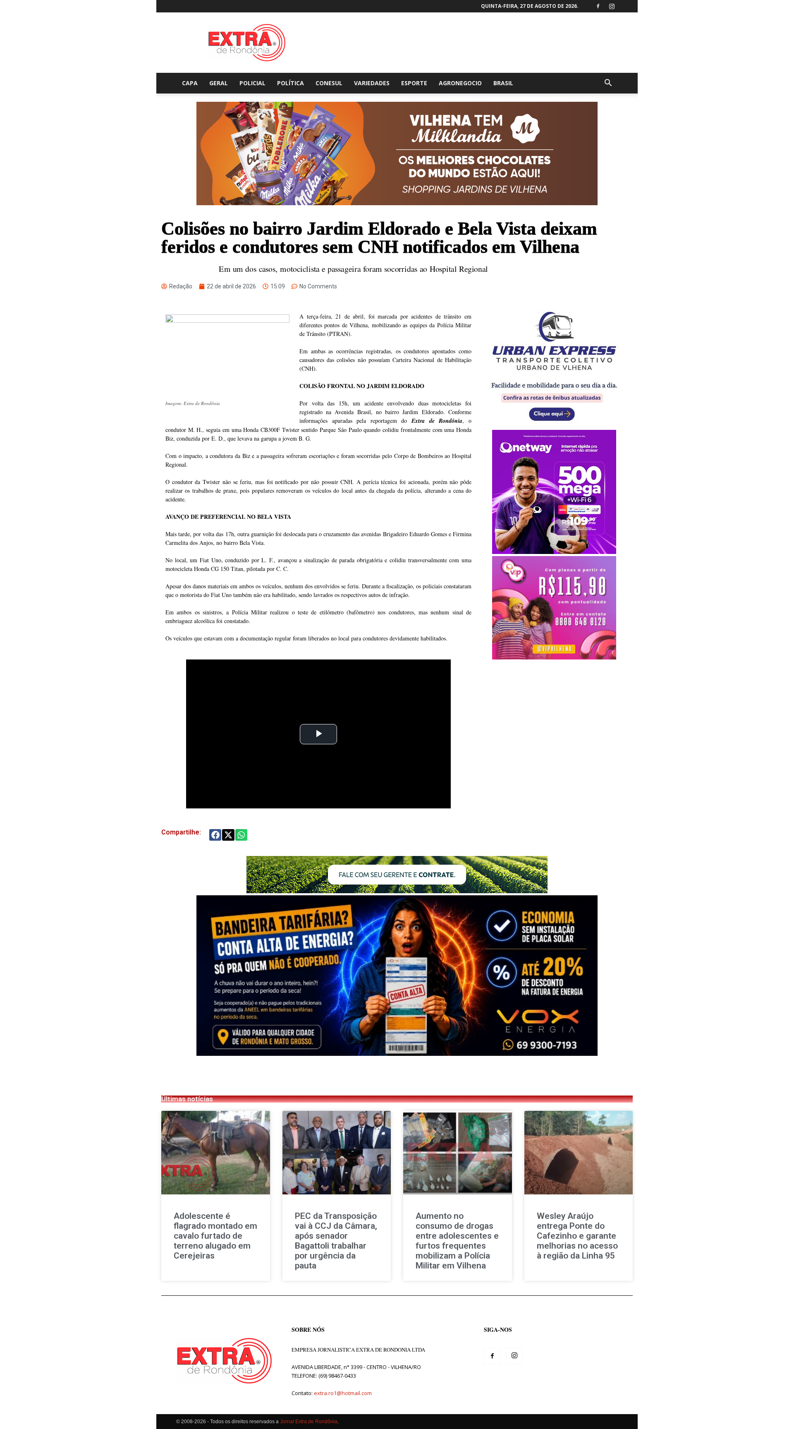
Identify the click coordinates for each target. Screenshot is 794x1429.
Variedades (372, 83)
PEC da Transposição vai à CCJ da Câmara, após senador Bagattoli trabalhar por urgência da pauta (336, 1241)
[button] (608, 84)
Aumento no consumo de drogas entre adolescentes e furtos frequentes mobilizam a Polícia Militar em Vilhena (457, 1241)
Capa (190, 83)
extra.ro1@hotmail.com (343, 1393)
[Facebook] (598, 6)
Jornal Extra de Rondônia (308, 1421)
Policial (252, 83)
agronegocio (460, 83)
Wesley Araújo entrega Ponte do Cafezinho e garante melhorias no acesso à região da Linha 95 (577, 1236)
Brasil (503, 83)
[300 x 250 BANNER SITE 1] (554, 657)
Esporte (414, 83)
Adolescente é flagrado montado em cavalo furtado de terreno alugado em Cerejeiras (215, 1236)
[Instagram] (611, 6)
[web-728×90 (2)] (397, 891)
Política (290, 83)
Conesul (329, 83)
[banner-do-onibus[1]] (554, 425)
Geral (218, 83)
